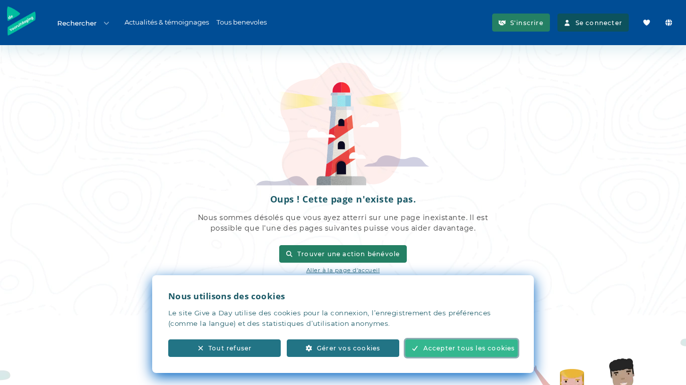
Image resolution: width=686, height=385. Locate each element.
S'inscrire (526, 23)
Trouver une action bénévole (348, 254)
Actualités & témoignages (167, 22)
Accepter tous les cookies (469, 348)
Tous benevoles (241, 22)
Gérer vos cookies (348, 348)
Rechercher (76, 23)
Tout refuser (230, 348)
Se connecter (599, 23)
